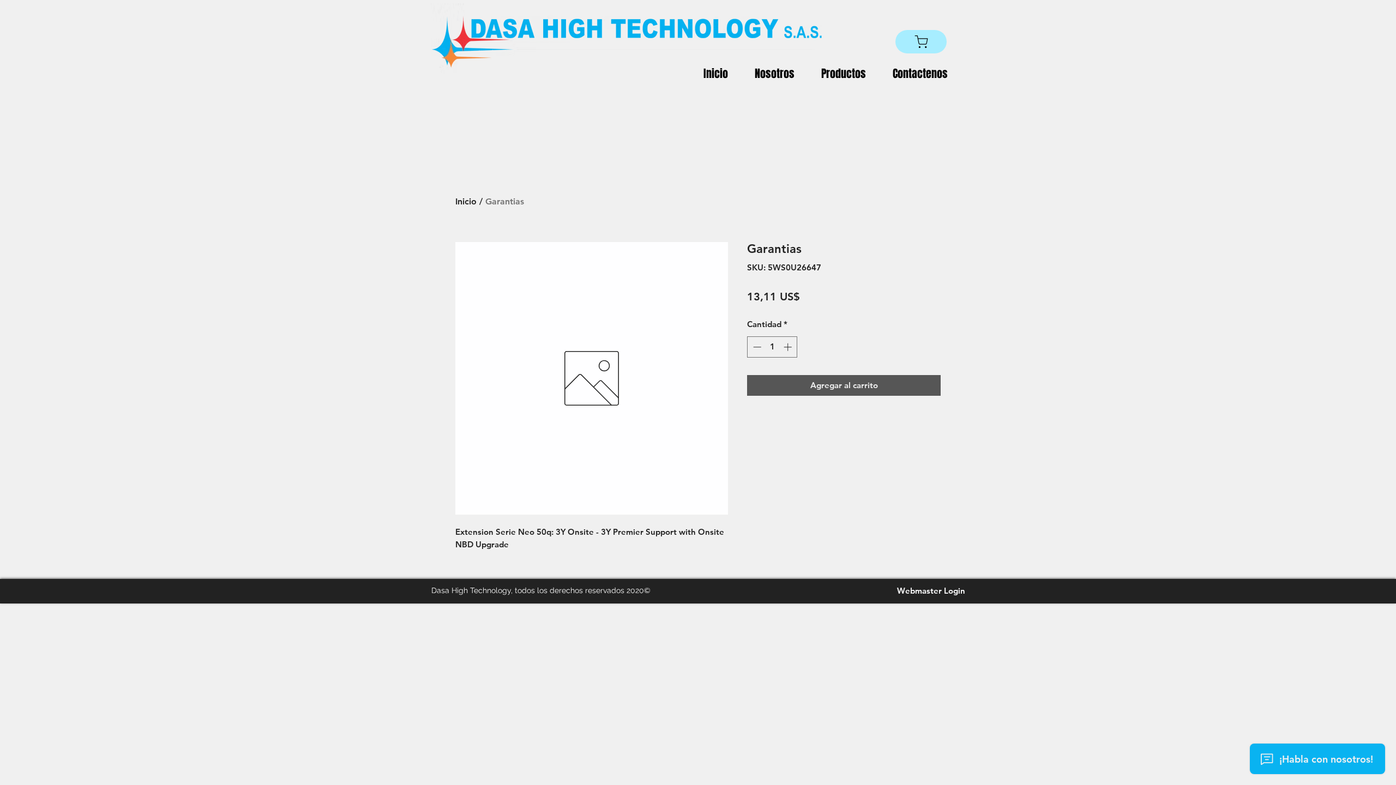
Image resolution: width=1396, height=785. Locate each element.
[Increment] (788, 347)
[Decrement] (756, 347)
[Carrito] (921, 41)
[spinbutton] (772, 347)
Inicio (466, 201)
